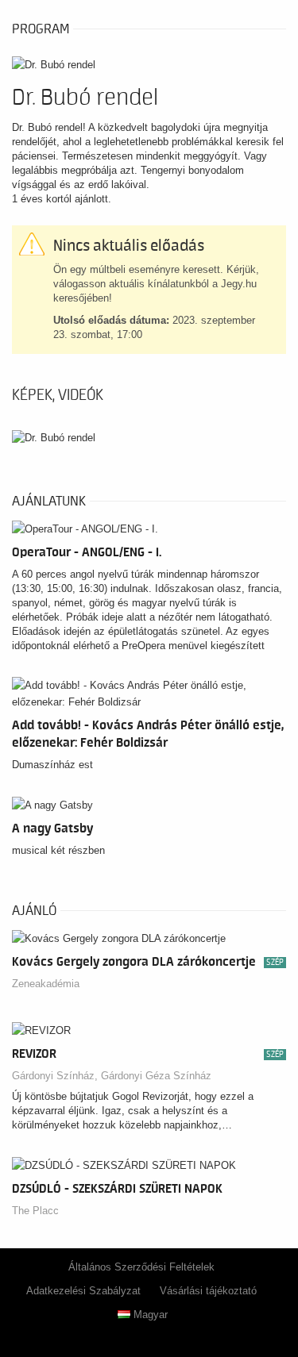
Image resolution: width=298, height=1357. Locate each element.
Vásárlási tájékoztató (208, 1291)
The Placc (35, 1211)
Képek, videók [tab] (57, 395)
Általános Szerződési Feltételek (141, 1267)
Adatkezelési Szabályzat (83, 1291)
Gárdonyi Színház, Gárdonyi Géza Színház (111, 1076)
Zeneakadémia (45, 984)
